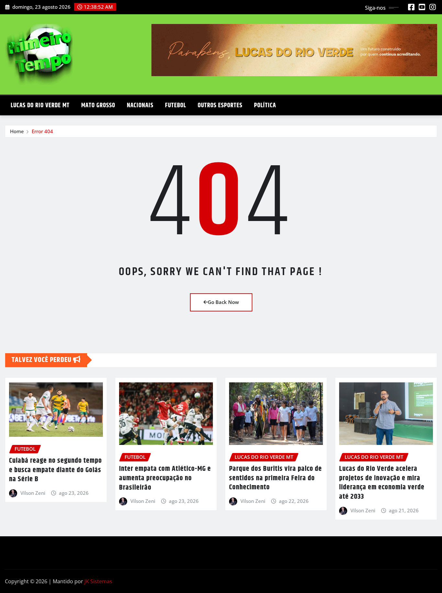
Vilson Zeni (32, 493)
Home (17, 131)
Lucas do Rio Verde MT (40, 105)
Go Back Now (223, 302)
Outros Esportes (220, 105)
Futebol (175, 105)
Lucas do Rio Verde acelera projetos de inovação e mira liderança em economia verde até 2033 (382, 482)
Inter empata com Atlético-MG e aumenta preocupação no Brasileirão (165, 478)
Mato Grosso (98, 105)
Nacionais (140, 105)
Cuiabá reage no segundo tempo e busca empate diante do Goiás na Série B (55, 470)
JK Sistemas (98, 581)
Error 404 (42, 131)
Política (265, 105)
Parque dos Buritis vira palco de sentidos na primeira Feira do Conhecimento (275, 478)
